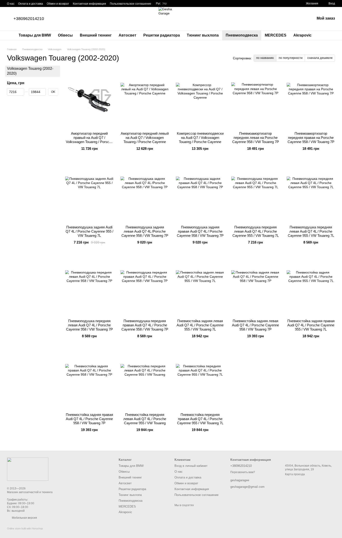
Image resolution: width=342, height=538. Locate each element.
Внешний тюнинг (96, 35)
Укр (164, 3)
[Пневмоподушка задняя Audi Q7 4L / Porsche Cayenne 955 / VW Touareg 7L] (89, 193)
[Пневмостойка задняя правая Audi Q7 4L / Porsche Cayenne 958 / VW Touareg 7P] (89, 380)
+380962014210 (28, 19)
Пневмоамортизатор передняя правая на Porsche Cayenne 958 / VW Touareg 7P (311, 137)
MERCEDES (275, 35)
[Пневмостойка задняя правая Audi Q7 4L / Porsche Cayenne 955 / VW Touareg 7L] (311, 286)
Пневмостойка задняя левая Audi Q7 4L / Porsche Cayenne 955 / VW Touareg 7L (200, 325)
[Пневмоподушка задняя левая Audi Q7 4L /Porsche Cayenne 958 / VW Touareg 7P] (145, 193)
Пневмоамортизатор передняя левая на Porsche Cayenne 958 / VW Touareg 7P (255, 137)
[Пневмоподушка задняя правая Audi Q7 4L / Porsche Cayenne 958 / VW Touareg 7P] (200, 193)
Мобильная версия (24, 517)
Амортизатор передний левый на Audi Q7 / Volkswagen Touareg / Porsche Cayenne (145, 137)
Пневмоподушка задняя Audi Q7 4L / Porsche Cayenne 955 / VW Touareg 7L (89, 231)
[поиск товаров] (323, 35)
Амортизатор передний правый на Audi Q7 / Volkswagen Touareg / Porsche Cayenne (89, 139)
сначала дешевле (319, 58)
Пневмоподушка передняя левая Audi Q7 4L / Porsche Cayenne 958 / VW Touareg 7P (89, 325)
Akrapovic (302, 35)
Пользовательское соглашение (130, 3)
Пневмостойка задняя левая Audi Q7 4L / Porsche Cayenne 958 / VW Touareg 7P (255, 325)
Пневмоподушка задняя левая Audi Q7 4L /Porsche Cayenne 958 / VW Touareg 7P (144, 231)
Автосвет (127, 35)
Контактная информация (89, 3)
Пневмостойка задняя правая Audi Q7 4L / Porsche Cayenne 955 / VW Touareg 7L (311, 325)
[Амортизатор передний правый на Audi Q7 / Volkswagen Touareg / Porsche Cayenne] (89, 99)
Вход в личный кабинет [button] (191, 466)
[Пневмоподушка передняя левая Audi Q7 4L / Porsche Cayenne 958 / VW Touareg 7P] (89, 286)
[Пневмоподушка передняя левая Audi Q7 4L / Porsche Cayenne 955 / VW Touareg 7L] (255, 193)
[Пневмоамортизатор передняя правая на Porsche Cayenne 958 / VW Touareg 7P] (311, 99)
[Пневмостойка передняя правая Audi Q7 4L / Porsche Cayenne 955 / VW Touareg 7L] (200, 380)
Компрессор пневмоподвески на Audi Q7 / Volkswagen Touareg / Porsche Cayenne (200, 137)
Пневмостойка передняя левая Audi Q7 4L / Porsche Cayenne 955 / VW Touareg (144, 419)
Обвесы (65, 35)
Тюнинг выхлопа (203, 35)
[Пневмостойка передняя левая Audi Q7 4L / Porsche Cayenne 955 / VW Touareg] (145, 380)
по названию (265, 58)
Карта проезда (295, 474)
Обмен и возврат (58, 3)
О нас (10, 3)
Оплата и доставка (30, 3)
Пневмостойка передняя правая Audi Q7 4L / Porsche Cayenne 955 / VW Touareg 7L (200, 419)
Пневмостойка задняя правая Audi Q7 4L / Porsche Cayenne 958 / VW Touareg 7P (89, 419)
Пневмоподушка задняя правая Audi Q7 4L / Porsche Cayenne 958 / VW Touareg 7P (200, 231)
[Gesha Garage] (27, 469)
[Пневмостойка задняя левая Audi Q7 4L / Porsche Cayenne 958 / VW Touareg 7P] (255, 286)
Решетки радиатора (161, 35)
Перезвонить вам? (242, 472)
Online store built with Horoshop (25, 528)
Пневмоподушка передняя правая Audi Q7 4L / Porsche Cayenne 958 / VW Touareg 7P (144, 325)
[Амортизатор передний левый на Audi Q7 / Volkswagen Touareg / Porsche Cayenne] (145, 99)
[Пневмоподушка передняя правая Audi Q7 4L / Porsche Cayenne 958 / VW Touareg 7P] (145, 286)
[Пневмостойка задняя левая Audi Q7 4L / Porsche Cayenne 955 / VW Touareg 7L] (200, 286)
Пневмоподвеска (242, 35)
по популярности (290, 58)
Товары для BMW (35, 35)
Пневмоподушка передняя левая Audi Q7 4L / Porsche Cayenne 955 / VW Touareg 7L (255, 231)
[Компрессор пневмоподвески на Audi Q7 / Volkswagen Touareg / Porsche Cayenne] (200, 99)
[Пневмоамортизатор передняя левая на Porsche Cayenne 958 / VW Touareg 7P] (255, 99)
